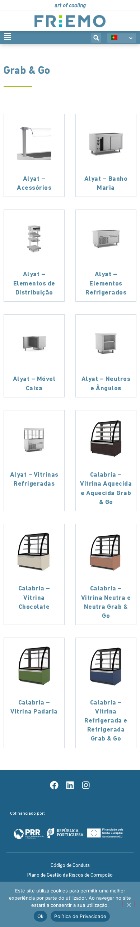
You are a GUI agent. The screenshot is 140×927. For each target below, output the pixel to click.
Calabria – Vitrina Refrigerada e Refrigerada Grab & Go (105, 721)
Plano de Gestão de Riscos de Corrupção (70, 875)
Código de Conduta (70, 865)
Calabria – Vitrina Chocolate (34, 598)
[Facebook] (54, 785)
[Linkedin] (70, 785)
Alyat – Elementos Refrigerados (105, 283)
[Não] (128, 904)
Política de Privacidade (80, 916)
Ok (40, 916)
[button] (96, 38)
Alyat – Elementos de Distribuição (34, 283)
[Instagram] (85, 785)
